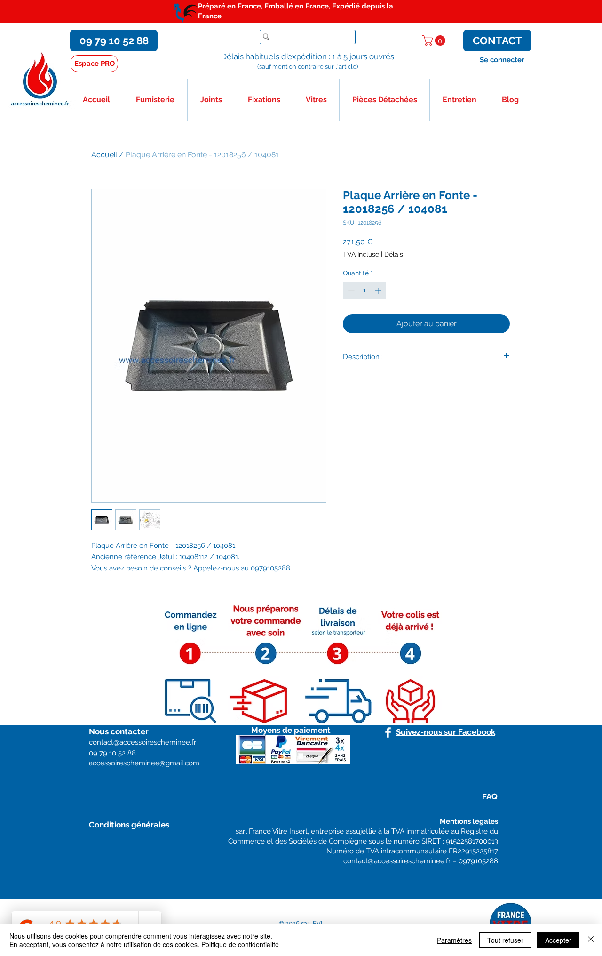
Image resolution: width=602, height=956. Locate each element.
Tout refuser (505, 940)
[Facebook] (388, 732)
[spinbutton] (364, 290)
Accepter (558, 940)
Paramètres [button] (454, 940)
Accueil (104, 154)
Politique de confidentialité (240, 944)
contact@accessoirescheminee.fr (397, 861)
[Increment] (379, 290)
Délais (393, 254)
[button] (435, 40)
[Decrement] (350, 290)
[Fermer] (590, 940)
